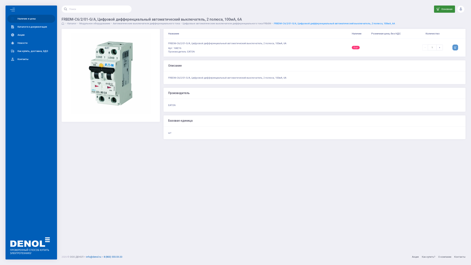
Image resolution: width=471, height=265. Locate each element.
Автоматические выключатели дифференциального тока (146, 23)
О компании (444, 256)
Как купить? (428, 256)
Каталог (72, 23)
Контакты (459, 256)
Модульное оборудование (94, 23)
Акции (415, 256)
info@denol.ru (93, 256)
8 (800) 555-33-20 (113, 256)
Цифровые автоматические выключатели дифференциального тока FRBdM (227, 23)
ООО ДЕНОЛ (77, 256)
